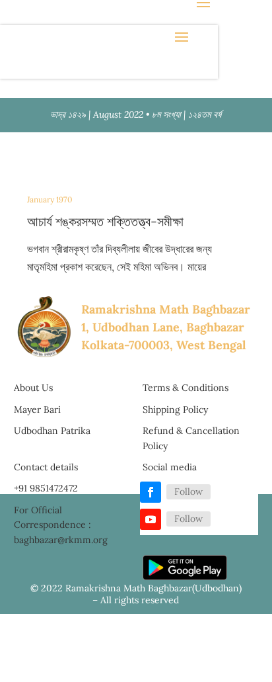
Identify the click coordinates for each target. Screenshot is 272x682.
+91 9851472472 (46, 488)
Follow (188, 491)
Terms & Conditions (185, 388)
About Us (33, 388)
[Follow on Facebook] (150, 492)
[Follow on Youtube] (150, 519)
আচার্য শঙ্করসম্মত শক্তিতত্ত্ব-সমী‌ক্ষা (105, 221)
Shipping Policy (175, 409)
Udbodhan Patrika (52, 431)
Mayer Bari (37, 409)
